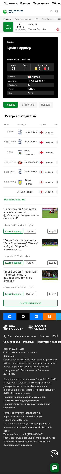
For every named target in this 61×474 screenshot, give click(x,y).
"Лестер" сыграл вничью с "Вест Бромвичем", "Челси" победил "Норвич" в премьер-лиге (20, 245)
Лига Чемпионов (23, 19)
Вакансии (8, 356)
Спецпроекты (11, 341)
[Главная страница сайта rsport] (20, 11)
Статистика (28, 104)
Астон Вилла (28, 182)
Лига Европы (48, 19)
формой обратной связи (17, 445)
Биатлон (44, 336)
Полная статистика (14, 199)
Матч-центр (8, 27)
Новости (45, 104)
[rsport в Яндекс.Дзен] (23, 316)
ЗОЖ (55, 336)
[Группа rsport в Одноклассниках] (49, 316)
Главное (7, 19)
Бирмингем (31, 132)
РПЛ (36, 19)
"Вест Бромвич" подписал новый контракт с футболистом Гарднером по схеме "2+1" (21, 214)
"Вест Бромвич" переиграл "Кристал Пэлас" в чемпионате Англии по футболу (20, 276)
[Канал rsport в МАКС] (9, 316)
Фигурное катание (25, 336)
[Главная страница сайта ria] (4, 11)
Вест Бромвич (29, 152)
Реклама (28, 341)
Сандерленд (31, 162)
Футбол (11, 42)
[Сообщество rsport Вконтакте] (36, 316)
